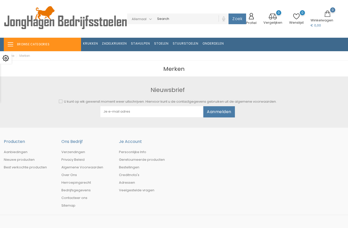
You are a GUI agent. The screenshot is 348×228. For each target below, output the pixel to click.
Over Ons (69, 174)
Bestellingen (129, 167)
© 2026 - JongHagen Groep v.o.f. (31, 221)
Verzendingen (73, 152)
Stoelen (161, 43)
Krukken (90, 43)
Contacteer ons (74, 197)
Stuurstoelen (185, 43)
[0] (273, 17)
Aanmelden (219, 112)
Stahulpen (140, 43)
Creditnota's (129, 174)
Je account (130, 141)
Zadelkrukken (114, 43)
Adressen (127, 182)
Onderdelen (213, 43)
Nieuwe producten (19, 159)
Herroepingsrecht (76, 182)
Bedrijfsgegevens (76, 190)
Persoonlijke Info (132, 152)
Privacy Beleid (73, 159)
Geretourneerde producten (142, 159)
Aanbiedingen (16, 152)
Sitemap (68, 205)
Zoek (237, 19)
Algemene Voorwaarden (82, 167)
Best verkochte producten (25, 167)
